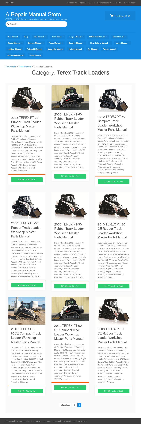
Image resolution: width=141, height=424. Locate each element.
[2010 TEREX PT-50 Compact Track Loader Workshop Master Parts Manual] (113, 110)
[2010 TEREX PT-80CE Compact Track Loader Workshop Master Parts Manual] (26, 323)
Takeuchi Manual (34, 49)
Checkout (91, 3)
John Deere (56, 36)
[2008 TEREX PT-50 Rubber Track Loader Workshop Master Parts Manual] (26, 217)
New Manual (12, 36)
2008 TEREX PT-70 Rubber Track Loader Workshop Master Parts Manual (26, 124)
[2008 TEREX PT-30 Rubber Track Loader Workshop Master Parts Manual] (70, 218)
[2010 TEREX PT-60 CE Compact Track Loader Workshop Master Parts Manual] (70, 319)
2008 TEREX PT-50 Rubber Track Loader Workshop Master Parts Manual (26, 229)
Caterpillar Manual (55, 49)
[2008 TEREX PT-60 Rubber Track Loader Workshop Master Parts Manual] (70, 108)
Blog (26, 36)
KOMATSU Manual (97, 36)
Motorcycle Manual (15, 55)
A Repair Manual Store (33, 14)
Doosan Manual (34, 43)
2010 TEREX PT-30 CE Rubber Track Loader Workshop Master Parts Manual (112, 230)
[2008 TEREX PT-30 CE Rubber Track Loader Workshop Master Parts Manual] (113, 323)
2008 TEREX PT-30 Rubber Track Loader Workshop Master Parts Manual (69, 230)
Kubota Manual (75, 49)
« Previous (65, 405)
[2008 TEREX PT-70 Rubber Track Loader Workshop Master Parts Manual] (26, 111)
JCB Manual (39, 36)
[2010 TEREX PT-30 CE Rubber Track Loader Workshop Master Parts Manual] (113, 218)
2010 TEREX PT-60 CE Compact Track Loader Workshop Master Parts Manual (68, 332)
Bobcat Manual (13, 43)
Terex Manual (55, 43)
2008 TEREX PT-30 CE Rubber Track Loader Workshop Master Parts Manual (112, 335)
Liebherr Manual (14, 49)
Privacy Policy (129, 3)
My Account (72, 3)
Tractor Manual (109, 49)
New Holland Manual (99, 43)
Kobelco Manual (75, 43)
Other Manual (35, 55)
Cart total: (122, 16)
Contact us (117, 3)
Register (82, 3)
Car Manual (92, 49)
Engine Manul (75, 36)
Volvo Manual (121, 43)
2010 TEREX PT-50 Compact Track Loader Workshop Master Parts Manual (112, 123)
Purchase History (104, 3)
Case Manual (118, 36)
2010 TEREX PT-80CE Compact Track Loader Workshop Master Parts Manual (26, 335)
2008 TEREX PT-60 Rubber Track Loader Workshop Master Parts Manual (69, 120)
